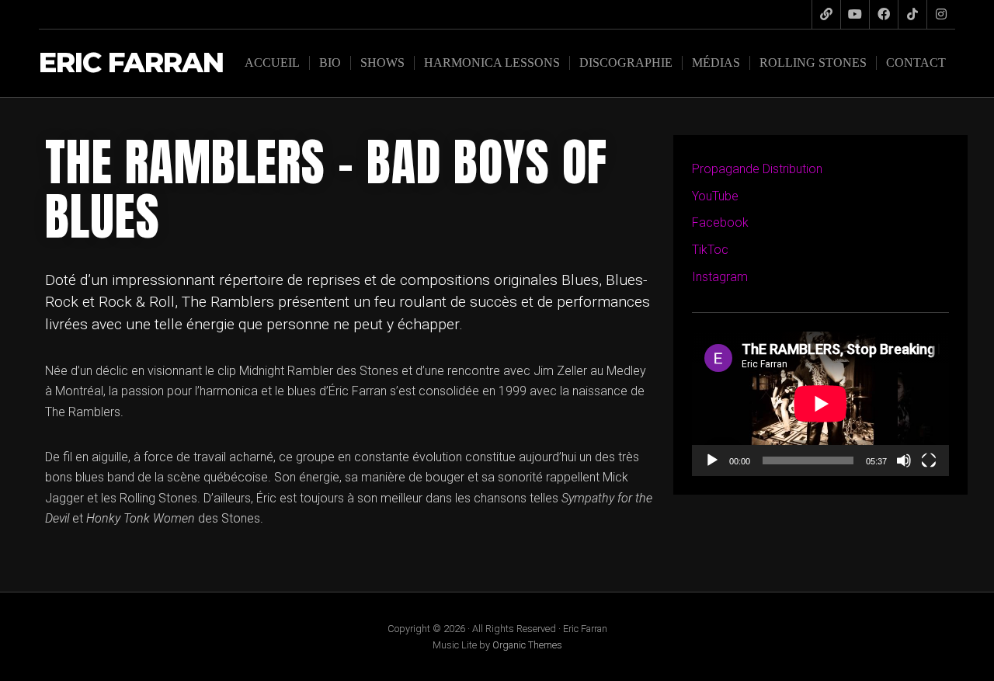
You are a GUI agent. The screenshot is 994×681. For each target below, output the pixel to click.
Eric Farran (131, 63)
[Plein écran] (929, 460)
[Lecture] (712, 460)
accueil (272, 62)
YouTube (715, 196)
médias (716, 62)
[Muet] (904, 460)
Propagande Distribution (757, 169)
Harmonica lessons (492, 62)
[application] (820, 404)
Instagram (720, 276)
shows (382, 62)
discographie (626, 62)
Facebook (720, 222)
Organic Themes (527, 645)
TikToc (710, 249)
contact (916, 62)
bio (330, 62)
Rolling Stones (813, 62)
